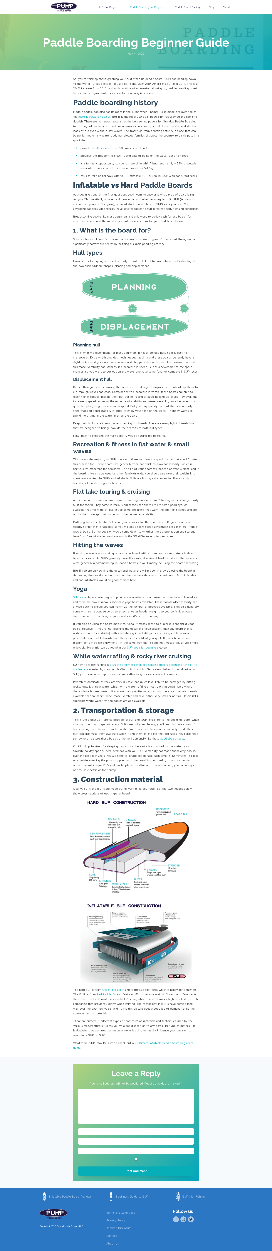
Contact (111, 1235)
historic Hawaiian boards (94, 116)
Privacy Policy (115, 1220)
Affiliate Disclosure (118, 1228)
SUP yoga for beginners (142, 647)
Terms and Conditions (120, 1212)
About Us (112, 1243)
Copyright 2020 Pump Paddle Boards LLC (61, 1226)
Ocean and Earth (113, 989)
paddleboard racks (172, 738)
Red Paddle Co (106, 994)
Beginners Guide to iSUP (132, 1196)
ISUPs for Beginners (109, 7)
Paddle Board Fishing (187, 7)
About (226, 7)
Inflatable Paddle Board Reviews (70, 1196)
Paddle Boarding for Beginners (148, 7)
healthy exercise (103, 148)
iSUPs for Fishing (193, 1196)
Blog (211, 7)
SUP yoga (79, 597)
